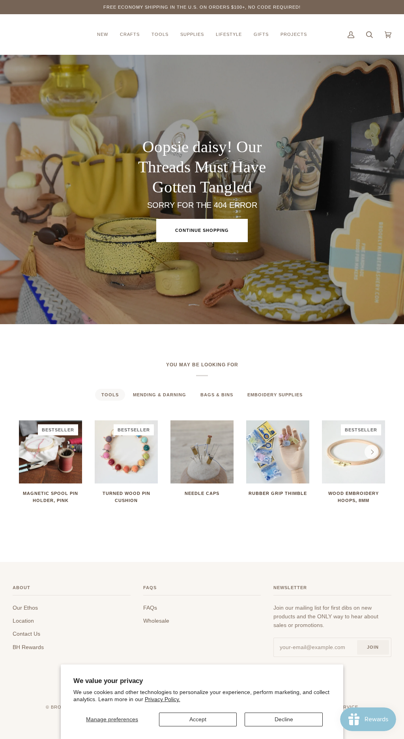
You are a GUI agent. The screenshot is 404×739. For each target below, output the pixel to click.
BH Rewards (28, 647)
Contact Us (26, 634)
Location (23, 621)
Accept (197, 719)
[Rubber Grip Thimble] (277, 451)
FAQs (150, 608)
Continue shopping (202, 230)
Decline (284, 719)
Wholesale (156, 621)
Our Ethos (25, 608)
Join (373, 647)
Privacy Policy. (162, 699)
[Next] (372, 452)
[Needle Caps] (202, 451)
